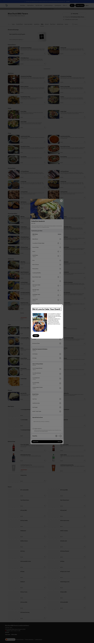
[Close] (61, 306)
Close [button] (35, 335)
